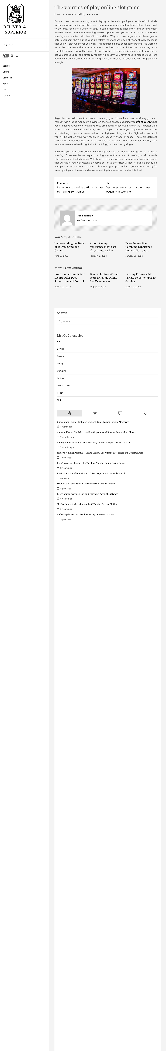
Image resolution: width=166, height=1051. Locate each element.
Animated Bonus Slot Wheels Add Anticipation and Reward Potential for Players (96, 432)
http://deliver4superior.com (87, 220)
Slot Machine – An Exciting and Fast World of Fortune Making (87, 504)
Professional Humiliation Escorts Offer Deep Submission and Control (69, 277)
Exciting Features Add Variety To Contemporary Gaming (140, 277)
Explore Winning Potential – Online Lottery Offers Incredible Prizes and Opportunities (100, 452)
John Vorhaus (92, 14)
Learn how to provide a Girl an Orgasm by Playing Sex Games (87, 493)
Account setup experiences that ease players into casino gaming (103, 248)
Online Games (64, 385)
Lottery (6, 95)
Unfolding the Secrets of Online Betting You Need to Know (85, 514)
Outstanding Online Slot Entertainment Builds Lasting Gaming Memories (93, 422)
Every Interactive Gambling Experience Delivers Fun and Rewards (138, 248)
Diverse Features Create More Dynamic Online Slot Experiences (104, 277)
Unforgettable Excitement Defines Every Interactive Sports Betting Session (94, 442)
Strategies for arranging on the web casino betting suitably (86, 483)
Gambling (7, 77)
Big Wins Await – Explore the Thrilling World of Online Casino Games (91, 463)
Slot (4, 89)
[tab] (69, 413)
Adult (5, 83)
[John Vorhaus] (67, 218)
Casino (6, 71)
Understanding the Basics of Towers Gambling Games (70, 246)
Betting (6, 65)
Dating (60, 363)
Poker (60, 393)
